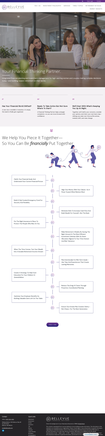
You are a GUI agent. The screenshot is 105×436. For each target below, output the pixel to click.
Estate (30, 423)
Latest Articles (32, 431)
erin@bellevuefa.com (7, 428)
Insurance (30, 424)
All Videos (30, 433)
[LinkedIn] (82, 1)
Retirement (31, 419)
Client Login (90, 1)
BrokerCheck (81, 423)
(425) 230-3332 (10, 419)
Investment (31, 421)
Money (30, 428)
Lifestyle (30, 430)
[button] (37, 5)
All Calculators (32, 435)
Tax (29, 426)
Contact (99, 1)
